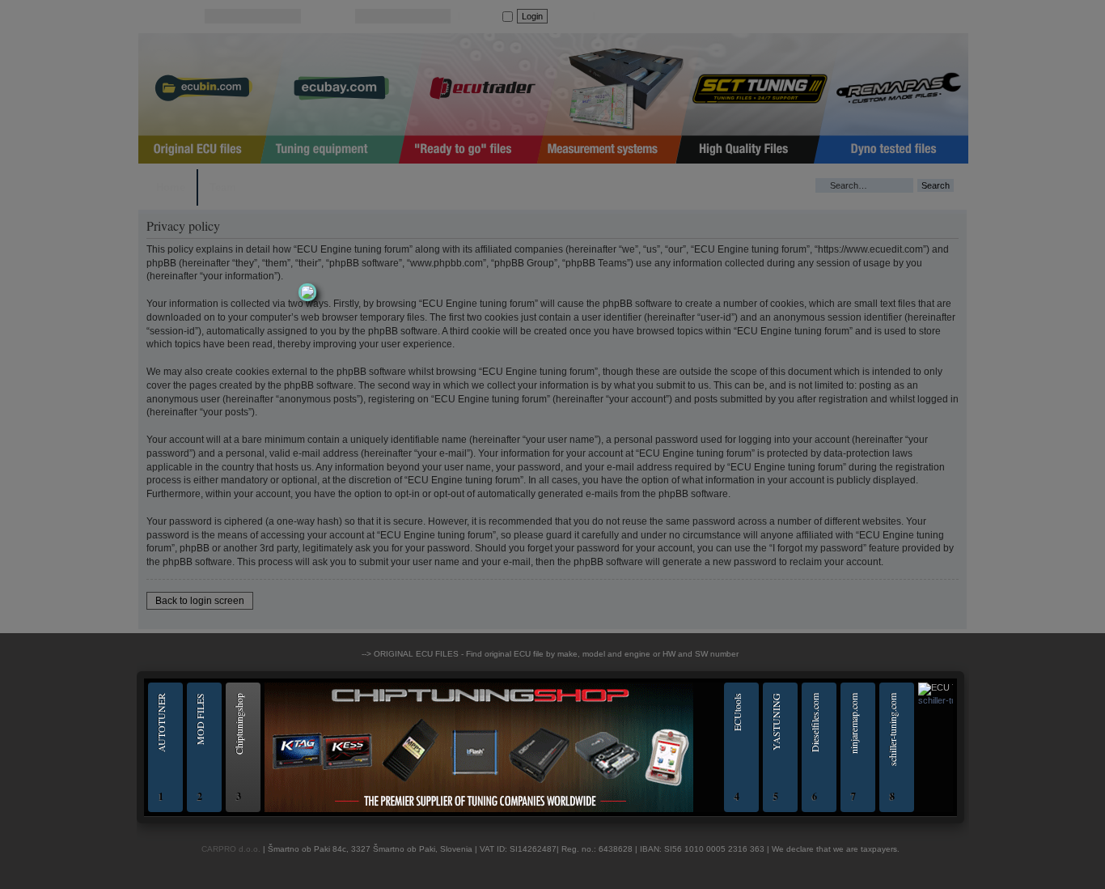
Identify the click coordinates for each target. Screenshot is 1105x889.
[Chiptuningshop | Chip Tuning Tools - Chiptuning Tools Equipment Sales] (479, 810)
